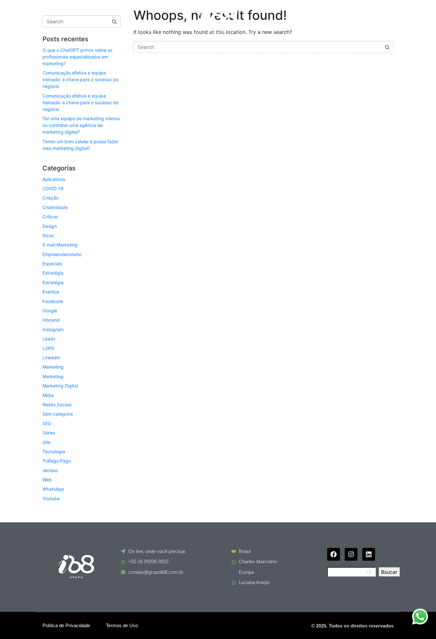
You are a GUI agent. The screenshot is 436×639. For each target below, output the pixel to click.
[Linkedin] (368, 554)
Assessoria (290, 52)
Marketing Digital (60, 385)
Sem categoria (57, 414)
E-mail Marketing (60, 244)
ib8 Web (242, 52)
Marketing (53, 367)
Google (49, 310)
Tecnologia (53, 451)
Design (49, 226)
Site (46, 442)
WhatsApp (53, 489)
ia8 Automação (188, 52)
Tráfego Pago (56, 461)
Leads (48, 338)
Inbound (51, 320)
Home (94, 52)
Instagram (53, 329)
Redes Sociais (56, 404)
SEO (46, 423)
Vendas (50, 470)
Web (47, 479)
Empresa (131, 52)
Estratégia (53, 273)
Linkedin (51, 357)
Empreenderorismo (62, 254)
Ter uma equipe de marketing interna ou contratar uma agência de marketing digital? (81, 125)
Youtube (51, 498)
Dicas (48, 235)
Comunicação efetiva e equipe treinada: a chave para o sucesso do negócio (80, 79)
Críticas (50, 216)
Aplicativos (53, 179)
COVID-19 (53, 188)
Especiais (52, 263)
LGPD (48, 348)
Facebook (52, 301)
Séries (48, 432)
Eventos (50, 291)
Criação (50, 197)
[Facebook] (333, 554)
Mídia (48, 395)
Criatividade (55, 207)
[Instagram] (351, 554)
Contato (338, 52)
